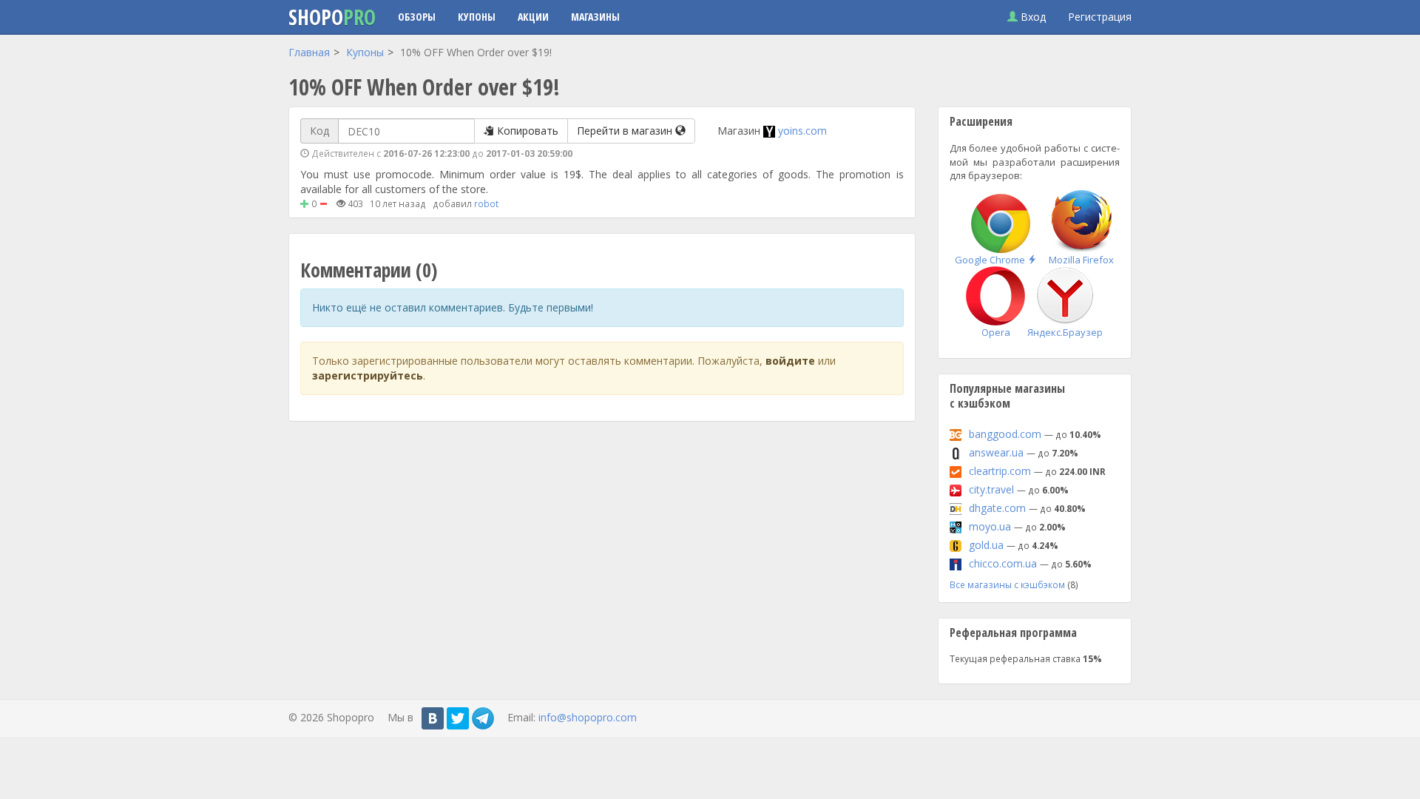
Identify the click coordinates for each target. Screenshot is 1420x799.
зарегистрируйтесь (367, 375)
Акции (533, 17)
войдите (790, 361)
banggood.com (1005, 434)
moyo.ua (990, 526)
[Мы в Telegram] (483, 718)
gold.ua (986, 545)
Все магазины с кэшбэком (1007, 584)
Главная (309, 52)
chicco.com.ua (1003, 563)
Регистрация (1100, 17)
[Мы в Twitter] (458, 718)
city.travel (991, 489)
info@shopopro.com (587, 717)
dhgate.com (997, 508)
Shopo (332, 17)
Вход (1032, 17)
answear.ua (996, 452)
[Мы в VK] (433, 718)
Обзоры (417, 17)
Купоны (477, 17)
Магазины (595, 17)
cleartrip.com (1000, 471)
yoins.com (802, 131)
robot (486, 203)
